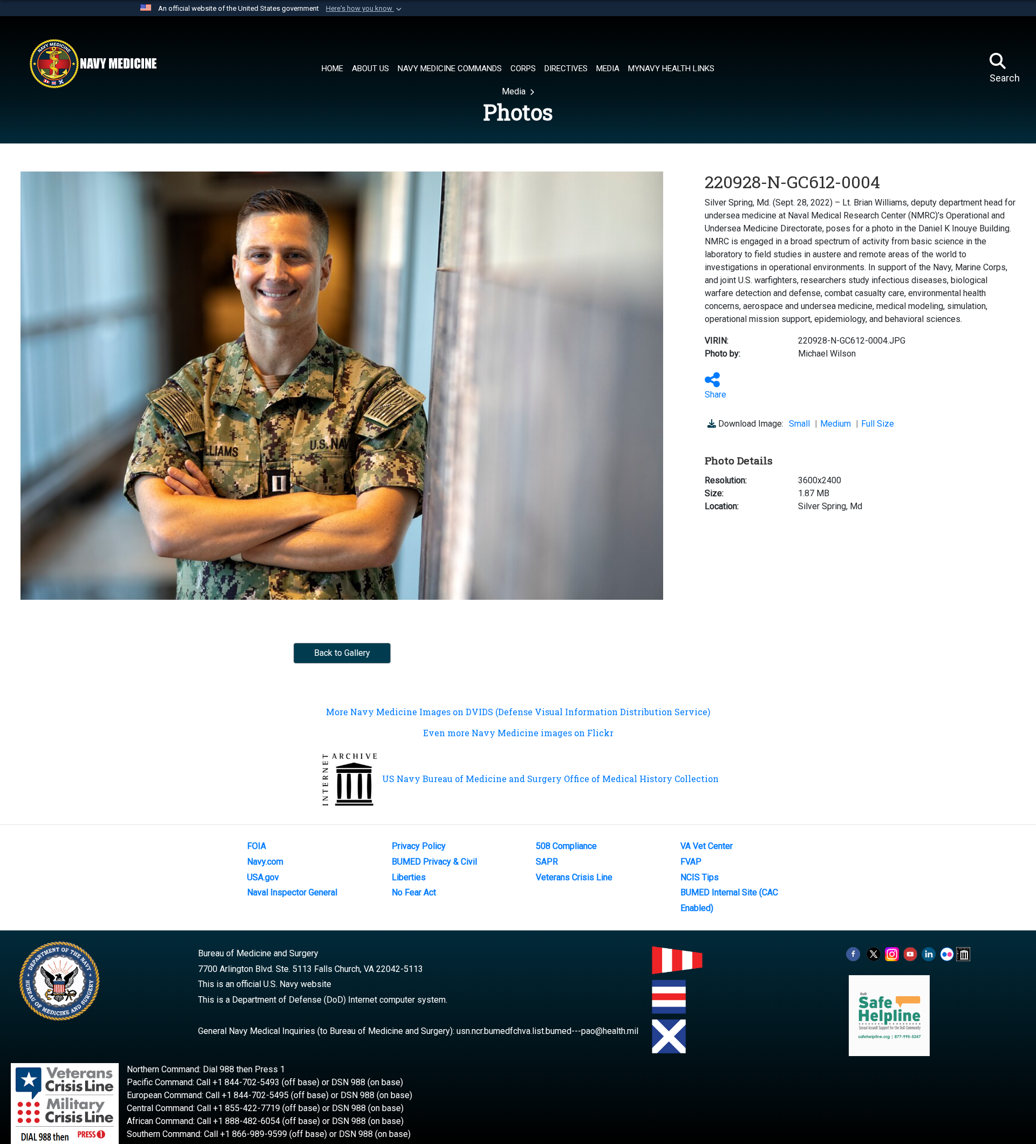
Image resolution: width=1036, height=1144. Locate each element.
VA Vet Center (706, 846)
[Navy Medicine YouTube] (910, 953)
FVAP (690, 862)
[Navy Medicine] (92, 64)
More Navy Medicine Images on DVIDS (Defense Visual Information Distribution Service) (518, 711)
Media (515, 91)
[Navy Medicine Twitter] (874, 953)
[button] (365, 8)
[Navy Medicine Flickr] (947, 953)
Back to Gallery (342, 653)
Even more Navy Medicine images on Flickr (518, 732)
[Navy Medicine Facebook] (853, 953)
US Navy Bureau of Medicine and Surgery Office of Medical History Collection (550, 778)
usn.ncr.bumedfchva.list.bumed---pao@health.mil (547, 1031)
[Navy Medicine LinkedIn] (929, 953)
